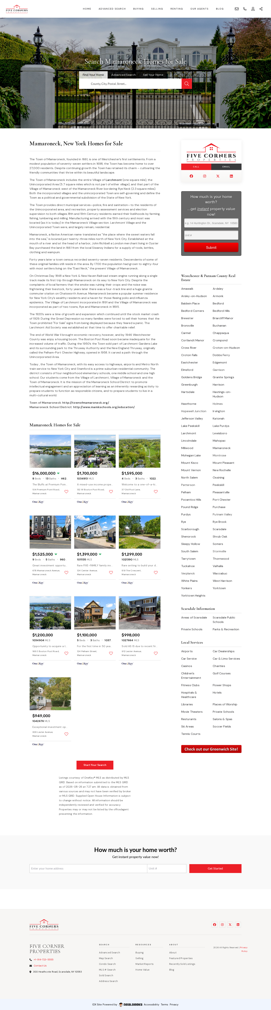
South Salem (189, 551)
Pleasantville (221, 492)
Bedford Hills (221, 311)
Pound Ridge (189, 507)
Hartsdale (187, 392)
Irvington (219, 411)
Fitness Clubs (190, 685)
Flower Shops (222, 685)
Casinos (186, 666)
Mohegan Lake (191, 455)
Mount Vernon (191, 470)
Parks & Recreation (226, 629)
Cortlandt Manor (192, 340)
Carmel (186, 333)
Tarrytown (188, 559)
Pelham (186, 492)
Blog (220, 8)
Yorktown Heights (193, 595)
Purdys (186, 514)
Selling (157, 8)
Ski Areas (187, 726)
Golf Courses (222, 673)
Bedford (218, 303)
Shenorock (188, 536)
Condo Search (107, 964)
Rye (183, 522)
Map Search (106, 958)
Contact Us (40, 965)
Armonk (218, 296)
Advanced (123, 75)
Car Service (189, 659)
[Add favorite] (66, 491)
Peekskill (218, 485)
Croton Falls (189, 355)
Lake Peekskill (190, 426)
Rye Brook (219, 522)
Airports (187, 651)
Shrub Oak (220, 536)
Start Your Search (95, 765)
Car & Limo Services (226, 659)
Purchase (219, 507)
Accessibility (151, 1004)
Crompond (220, 340)
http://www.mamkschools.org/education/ (104, 407)
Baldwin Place (190, 303)
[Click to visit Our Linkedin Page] (231, 176)
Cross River (189, 348)
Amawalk (187, 289)
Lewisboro (220, 433)
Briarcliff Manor (223, 318)
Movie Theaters (192, 712)
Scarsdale (219, 529)
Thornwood (221, 559)
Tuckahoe (188, 566)
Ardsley (218, 289)
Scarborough (190, 529)
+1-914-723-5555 (43, 959)
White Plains (189, 581)
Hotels (217, 692)
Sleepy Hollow (190, 544)
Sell (153, 75)
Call (196, 166)
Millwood (187, 448)
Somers (218, 544)
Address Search (108, 981)
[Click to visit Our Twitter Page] (218, 176)
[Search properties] (187, 84)
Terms (164, 1004)
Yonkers (186, 588)
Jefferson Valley (192, 418)
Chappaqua (221, 333)
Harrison (218, 385)
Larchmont (114, 180)
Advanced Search (112, 8)
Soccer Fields (222, 726)
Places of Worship (225, 704)
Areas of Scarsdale (194, 617)
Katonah (218, 418)
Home (87, 8)
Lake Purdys (221, 426)
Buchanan (219, 326)
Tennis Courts (190, 734)
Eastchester (189, 362)
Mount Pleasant (223, 463)
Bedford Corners (192, 311)
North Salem (189, 477)
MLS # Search (107, 969)
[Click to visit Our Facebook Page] (191, 176)
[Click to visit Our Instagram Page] (204, 176)
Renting (177, 8)
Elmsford (187, 370)
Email (226, 166)
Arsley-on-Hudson (194, 296)
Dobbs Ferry (221, 355)
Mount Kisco (189, 463)
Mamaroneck (222, 448)
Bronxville (187, 326)
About (172, 952)
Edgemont (220, 362)
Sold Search (106, 975)
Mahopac (219, 441)
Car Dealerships (223, 651)
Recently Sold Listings (182, 964)
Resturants (189, 719)
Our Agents (199, 8)
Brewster (187, 318)
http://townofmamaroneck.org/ (85, 403)
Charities (219, 666)
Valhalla (218, 566)
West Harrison (222, 581)
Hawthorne (188, 404)
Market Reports (145, 964)
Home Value (143, 969)
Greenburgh (189, 385)
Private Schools (191, 629)
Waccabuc (220, 573)
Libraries (187, 704)
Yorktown (219, 588)
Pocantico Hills (191, 500)
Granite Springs (223, 377)
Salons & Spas (222, 719)
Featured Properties (181, 958)
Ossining (218, 477)
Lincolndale (189, 441)
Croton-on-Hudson (226, 348)
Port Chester (222, 500)
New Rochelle (222, 470)
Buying (138, 8)
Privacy (174, 1004)
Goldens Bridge (191, 377)
